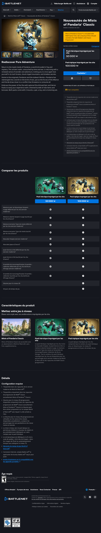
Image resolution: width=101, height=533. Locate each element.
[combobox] (71, 10)
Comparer (95, 46)
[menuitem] (7, 10)
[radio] (81, 54)
